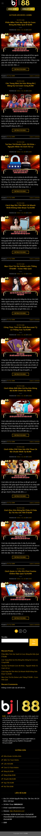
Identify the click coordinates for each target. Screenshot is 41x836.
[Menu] (2, 3)
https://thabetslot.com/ (17, 811)
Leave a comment (35, 76)
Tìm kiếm (4, 637)
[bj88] (20, 3)
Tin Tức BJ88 (20, 20)
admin (29, 15)
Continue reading (20, 69)
